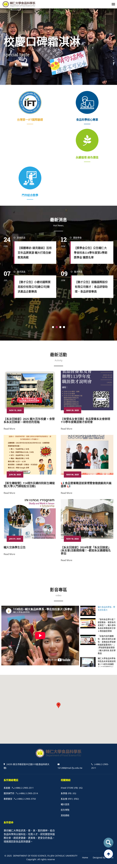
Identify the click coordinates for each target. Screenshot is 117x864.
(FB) (76, 787)
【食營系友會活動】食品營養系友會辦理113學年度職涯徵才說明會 (85, 420)
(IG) (80, 787)
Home (85, 857)
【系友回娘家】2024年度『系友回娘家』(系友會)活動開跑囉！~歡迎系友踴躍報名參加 (86, 550)
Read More (9, 428)
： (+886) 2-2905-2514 (21, 793)
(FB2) (76, 798)
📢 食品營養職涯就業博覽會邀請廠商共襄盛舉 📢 (86, 484)
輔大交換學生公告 (15, 547)
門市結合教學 (30, 195)
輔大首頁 (65, 804)
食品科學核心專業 (87, 119)
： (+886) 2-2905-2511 (19, 787)
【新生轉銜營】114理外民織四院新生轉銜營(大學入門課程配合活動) (29, 484)
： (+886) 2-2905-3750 (20, 798)
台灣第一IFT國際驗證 (30, 119)
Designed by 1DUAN (103, 857)
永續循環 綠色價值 (87, 157)
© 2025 (8, 855)
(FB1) (70, 798)
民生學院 (65, 809)
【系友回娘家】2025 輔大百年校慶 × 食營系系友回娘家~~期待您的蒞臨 (29, 420)
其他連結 (65, 815)
